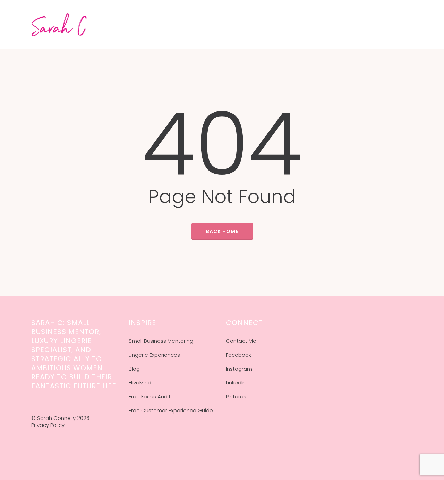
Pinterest (237, 396)
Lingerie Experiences (154, 354)
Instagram (239, 368)
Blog (134, 368)
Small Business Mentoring (161, 341)
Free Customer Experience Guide (171, 410)
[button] (401, 24)
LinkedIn (236, 382)
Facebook (238, 354)
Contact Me (241, 341)
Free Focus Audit (150, 396)
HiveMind (140, 382)
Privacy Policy (48, 425)
